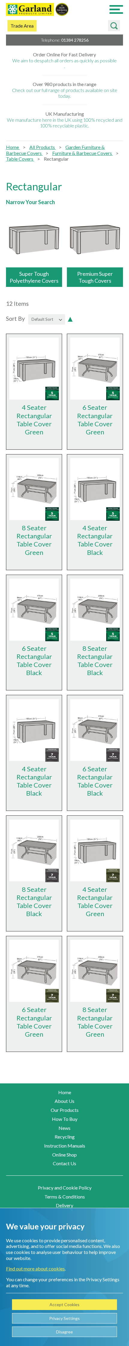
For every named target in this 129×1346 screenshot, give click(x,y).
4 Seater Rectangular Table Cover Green (34, 419)
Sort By (15, 318)
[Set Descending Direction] (70, 318)
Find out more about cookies (35, 1268)
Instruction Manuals (64, 1145)
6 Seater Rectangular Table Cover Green (94, 419)
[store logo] (30, 10)
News (64, 1128)
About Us (64, 1101)
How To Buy (64, 1119)
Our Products (65, 1110)
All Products (42, 147)
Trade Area (22, 25)
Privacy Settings (64, 1318)
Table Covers (20, 159)
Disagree (64, 1331)
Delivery (64, 1205)
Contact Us (64, 1163)
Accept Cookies (65, 1304)
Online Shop (64, 1154)
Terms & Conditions (64, 1196)
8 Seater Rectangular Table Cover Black (94, 660)
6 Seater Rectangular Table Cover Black (34, 660)
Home (13, 147)
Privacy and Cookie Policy (65, 1187)
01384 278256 (74, 40)
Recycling (65, 1136)
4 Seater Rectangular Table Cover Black (94, 540)
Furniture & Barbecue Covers (82, 153)
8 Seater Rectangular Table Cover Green (34, 540)
